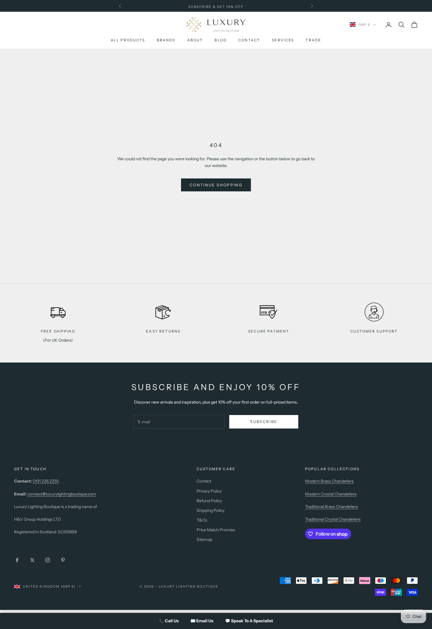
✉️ (201, 620)
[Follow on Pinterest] (63, 560)
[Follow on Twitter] (32, 560)
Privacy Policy (209, 491)
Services (283, 40)
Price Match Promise (216, 529)
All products (128, 40)
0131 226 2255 (46, 481)
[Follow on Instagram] (48, 560)
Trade (313, 40)
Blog (221, 40)
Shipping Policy (211, 510)
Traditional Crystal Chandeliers (333, 519)
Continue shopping (216, 185)
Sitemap (204, 539)
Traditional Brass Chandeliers (331, 506)
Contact (249, 40)
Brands (166, 40)
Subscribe (263, 421)
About (195, 40)
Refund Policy (209, 500)
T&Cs (202, 520)
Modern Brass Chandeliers (329, 481)
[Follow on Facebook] (17, 560)
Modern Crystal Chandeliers (330, 494)
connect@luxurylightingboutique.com (61, 494)
